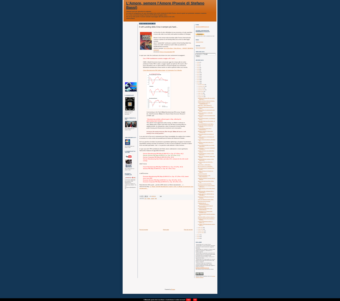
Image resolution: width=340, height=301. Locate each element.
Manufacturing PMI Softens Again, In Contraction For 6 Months (162, 70)
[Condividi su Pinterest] (147, 196)
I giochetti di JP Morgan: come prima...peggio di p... (204, 176)
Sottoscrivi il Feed (199, 41)
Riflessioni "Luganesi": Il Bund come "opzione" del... (205, 132)
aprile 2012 (200, 227)
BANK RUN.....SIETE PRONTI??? (205, 105)
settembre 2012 (201, 89)
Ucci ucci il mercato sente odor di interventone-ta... (204, 129)
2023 (198, 64)
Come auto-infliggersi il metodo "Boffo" (206, 199)
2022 (198, 65)
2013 (198, 81)
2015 (198, 77)
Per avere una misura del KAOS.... (205, 183)
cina (145, 198)
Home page (166, 229)
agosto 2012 (201, 91)
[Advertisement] (166, 215)
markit (152, 198)
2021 (198, 67)
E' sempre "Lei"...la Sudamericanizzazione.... (203, 203)
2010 (198, 236)
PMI (156, 198)
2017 (198, 74)
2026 (198, 62)
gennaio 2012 (201, 232)
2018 (198, 72)
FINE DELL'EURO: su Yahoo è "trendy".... (206, 216)
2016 (198, 76)
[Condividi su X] (144, 196)
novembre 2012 (201, 86)
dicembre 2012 (201, 84)
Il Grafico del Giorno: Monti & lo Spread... (206, 100)
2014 (198, 79)
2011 (198, 234)
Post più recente (143, 229)
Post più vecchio (188, 229)
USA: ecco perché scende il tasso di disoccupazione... (205, 206)
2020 (198, 69)
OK (195, 300)
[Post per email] (160, 196)
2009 (198, 238)
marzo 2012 (200, 229)
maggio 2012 (201, 96)
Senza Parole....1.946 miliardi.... (204, 164)
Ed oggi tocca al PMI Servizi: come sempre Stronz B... (205, 209)
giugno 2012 (201, 94)
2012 (198, 83)
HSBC (148, 198)
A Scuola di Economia (202, 173)
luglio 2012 (200, 93)
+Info (188, 300)
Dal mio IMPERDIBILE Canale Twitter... (206, 123)
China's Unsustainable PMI (167, 52)
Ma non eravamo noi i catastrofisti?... (205, 166)
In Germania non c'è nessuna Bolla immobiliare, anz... (205, 212)
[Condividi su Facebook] (145, 196)
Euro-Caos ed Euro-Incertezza (204, 201)
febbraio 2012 (201, 230)
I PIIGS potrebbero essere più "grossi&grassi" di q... (204, 103)
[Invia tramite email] (140, 196)
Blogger (173, 289)
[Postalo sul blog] (142, 196)
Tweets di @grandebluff (200, 47)
